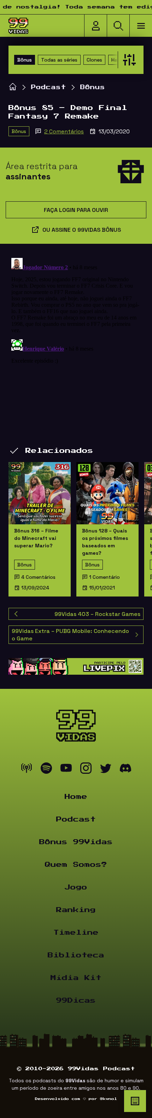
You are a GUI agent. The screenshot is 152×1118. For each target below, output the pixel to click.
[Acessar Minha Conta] (95, 26)
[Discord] (125, 770)
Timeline (76, 932)
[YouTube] (66, 770)
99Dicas (76, 1000)
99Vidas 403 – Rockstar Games (97, 614)
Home (76, 797)
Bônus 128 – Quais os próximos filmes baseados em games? (105, 542)
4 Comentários (38, 577)
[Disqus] (76, 343)
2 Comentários (64, 131)
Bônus (24, 60)
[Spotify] (46, 770)
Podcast (48, 87)
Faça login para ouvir (76, 210)
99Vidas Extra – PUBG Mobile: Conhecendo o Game (70, 634)
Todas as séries (59, 60)
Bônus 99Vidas (76, 842)
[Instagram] (86, 770)
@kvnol (108, 1098)
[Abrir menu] (140, 26)
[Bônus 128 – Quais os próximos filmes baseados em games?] (107, 493)
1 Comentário (104, 577)
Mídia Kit (76, 978)
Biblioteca (76, 955)
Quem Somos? (76, 865)
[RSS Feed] (26, 770)
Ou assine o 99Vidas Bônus (81, 230)
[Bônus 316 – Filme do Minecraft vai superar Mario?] (39, 493)
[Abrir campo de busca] (118, 26)
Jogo (76, 887)
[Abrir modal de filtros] (128, 59)
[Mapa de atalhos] (135, 1101)
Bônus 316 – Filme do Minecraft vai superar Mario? (36, 538)
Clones (94, 60)
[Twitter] (105, 770)
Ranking (76, 910)
